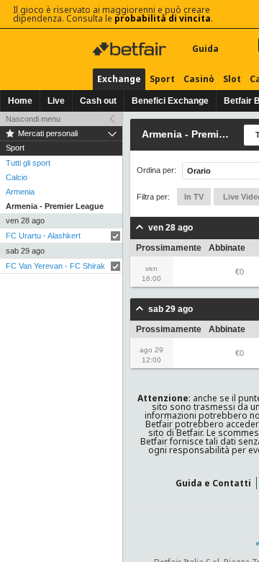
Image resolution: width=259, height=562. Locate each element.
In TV (194, 196)
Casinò (198, 79)
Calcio (16, 177)
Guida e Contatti (213, 483)
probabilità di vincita (162, 18)
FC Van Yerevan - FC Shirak (55, 266)
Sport (162, 79)
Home (20, 101)
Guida (205, 49)
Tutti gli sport (28, 163)
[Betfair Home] (131, 49)
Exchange (119, 79)
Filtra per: (153, 196)
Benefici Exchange (170, 101)
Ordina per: (156, 170)
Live (56, 101)
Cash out (98, 101)
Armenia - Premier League (55, 206)
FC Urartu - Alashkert (43, 235)
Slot (232, 79)
